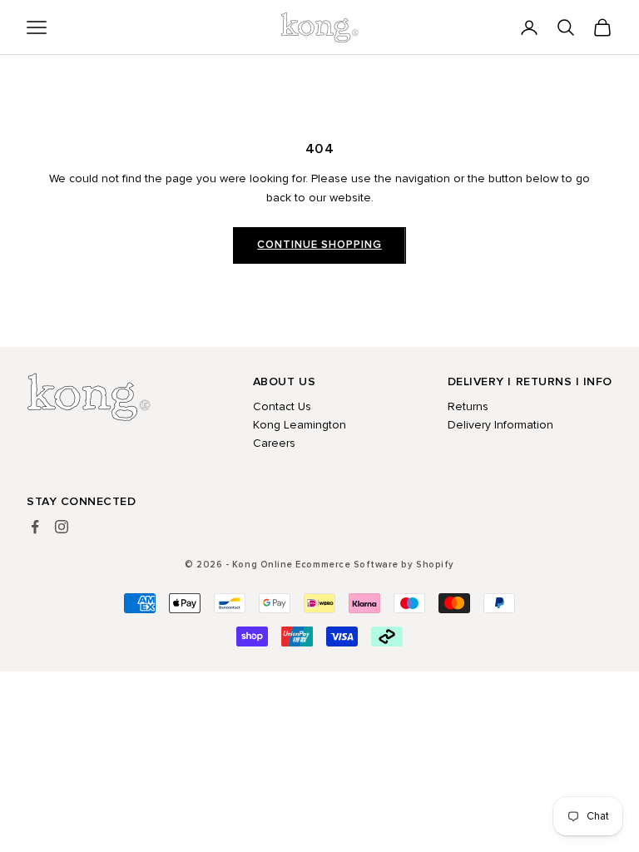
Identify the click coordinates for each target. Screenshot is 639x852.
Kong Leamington (299, 425)
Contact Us (282, 406)
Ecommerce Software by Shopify (374, 564)
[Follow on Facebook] (35, 526)
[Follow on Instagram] (61, 526)
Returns (468, 406)
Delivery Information (500, 425)
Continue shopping (319, 244)
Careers (274, 443)
